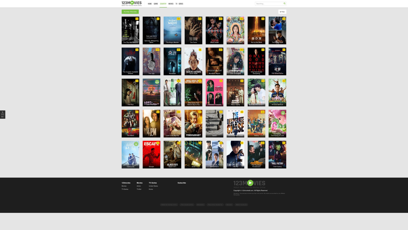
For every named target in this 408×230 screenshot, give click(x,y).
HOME (150, 3)
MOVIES (171, 3)
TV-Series (125, 189)
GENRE (156, 3)
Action (139, 186)
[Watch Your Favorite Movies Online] (132, 3)
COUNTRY (163, 3)
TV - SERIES (179, 3)
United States (153, 186)
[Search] (284, 3)
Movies (124, 186)
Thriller (139, 189)
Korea (151, 189)
